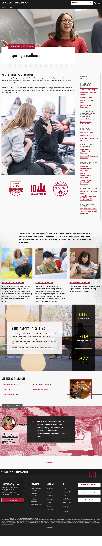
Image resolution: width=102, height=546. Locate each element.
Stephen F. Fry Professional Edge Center (31, 348)
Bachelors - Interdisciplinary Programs (86, 168)
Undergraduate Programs (36, 489)
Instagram (50, 495)
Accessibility (67, 492)
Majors (11, 7)
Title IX (65, 495)
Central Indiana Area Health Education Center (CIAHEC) (88, 198)
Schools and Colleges (10, 384)
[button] (95, 3)
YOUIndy (49, 492)
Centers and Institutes (10, 394)
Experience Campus (89, 485)
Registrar (6, 389)
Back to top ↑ (51, 462)
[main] (51, 239)
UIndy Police (67, 499)
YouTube (50, 509)
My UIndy (89, 500)
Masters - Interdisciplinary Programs (86, 175)
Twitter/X (50, 499)
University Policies (66, 507)
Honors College (86, 97)
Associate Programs (87, 119)
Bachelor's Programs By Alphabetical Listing (89, 89)
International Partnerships (42, 384)
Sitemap (65, 511)
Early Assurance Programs (86, 106)
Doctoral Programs (87, 135)
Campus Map (13, 500)
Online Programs (36, 504)
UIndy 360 (50, 488)
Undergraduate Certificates (85, 123)
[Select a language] (82, 3)
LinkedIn (49, 506)
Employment (67, 502)
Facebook (50, 502)
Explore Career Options (88, 209)
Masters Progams (87, 133)
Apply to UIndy (89, 492)
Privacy (65, 488)
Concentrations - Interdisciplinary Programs (86, 182)
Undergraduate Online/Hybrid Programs (85, 151)
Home (4, 7)
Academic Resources (40, 389)
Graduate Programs (34, 494)
